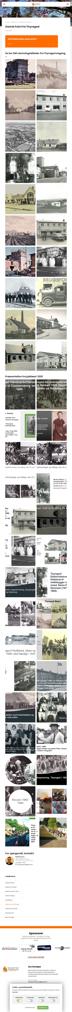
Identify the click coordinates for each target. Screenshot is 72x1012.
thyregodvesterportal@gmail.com (37, 982)
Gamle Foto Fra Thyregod (12, 904)
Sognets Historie (9, 882)
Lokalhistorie (14, 22)
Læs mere (15, 992)
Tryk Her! (10, 44)
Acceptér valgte (30, 1007)
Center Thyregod (10, 895)
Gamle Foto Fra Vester (11, 908)
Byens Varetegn (9, 917)
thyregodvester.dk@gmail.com (25, 864)
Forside (7, 22)
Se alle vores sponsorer (36, 957)
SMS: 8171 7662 (21, 862)
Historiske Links (9, 913)
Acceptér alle (43, 1007)
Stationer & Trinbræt (11, 887)
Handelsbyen (8, 900)
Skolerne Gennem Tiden (12, 891)
